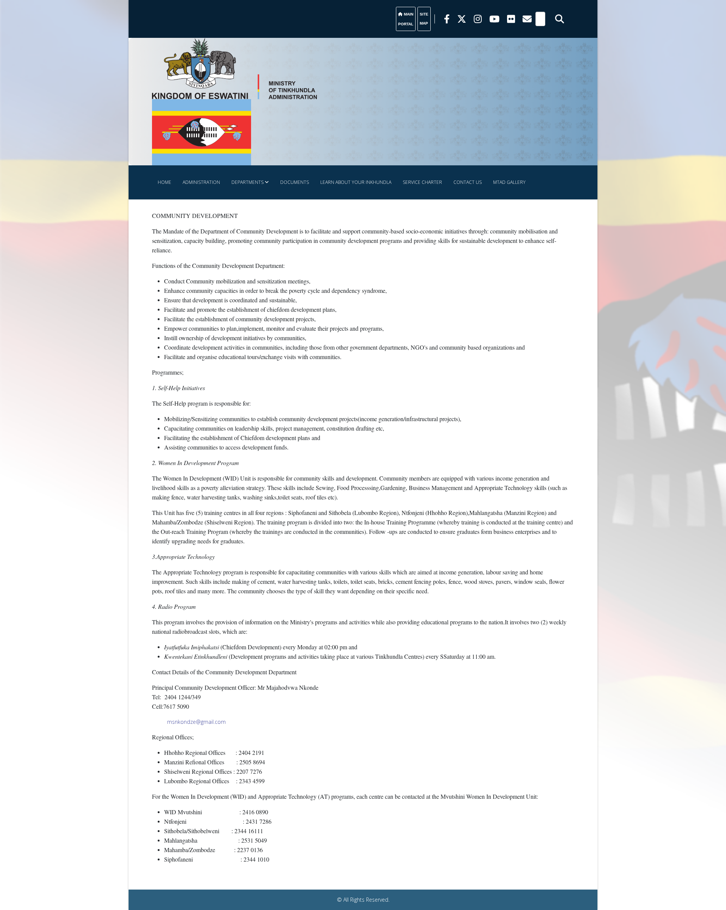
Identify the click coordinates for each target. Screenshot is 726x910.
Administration (201, 182)
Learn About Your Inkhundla (355, 182)
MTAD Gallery (509, 182)
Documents (294, 182)
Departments (247, 182)
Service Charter (422, 182)
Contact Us (467, 182)
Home (164, 182)
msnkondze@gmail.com (196, 721)
